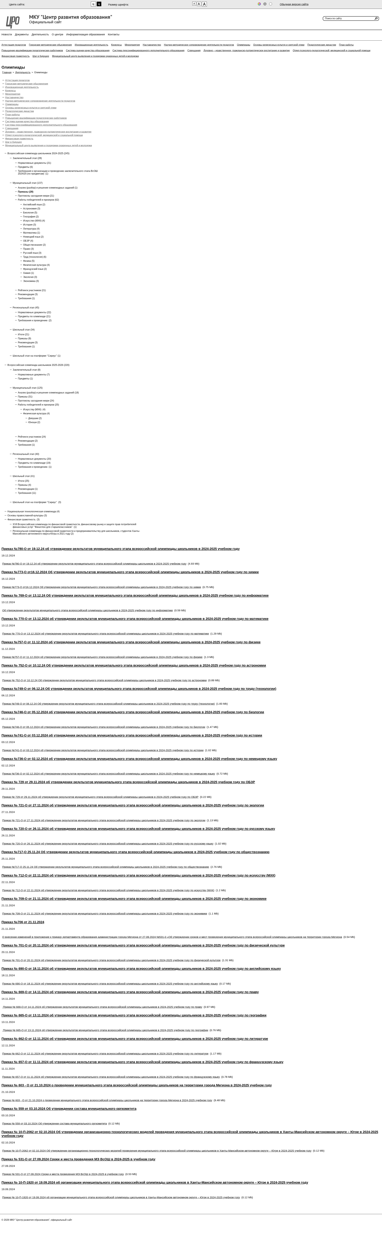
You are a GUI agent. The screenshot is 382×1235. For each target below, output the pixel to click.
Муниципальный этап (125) (28, 388)
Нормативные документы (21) (34, 163)
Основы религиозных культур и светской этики (278, 45)
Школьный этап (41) (24, 476)
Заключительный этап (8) (26, 370)
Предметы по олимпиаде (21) (34, 316)
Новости (6, 34)
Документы (22, 34)
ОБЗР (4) (28, 241)
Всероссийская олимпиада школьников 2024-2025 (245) (38, 153)
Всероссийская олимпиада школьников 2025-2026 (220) (38, 365)
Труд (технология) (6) (34, 257)
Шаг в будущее (41, 56)
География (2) (31, 216)
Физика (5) (28, 261)
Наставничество (152, 45)
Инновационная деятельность (91, 45)
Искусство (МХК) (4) (34, 220)
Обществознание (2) (34, 245)
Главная (6, 72)
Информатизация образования (85, 34)
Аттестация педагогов (13, 45)
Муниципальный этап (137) (28, 183)
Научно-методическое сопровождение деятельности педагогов (199, 45)
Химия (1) (28, 273)
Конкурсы (116, 45)
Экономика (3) (31, 281)
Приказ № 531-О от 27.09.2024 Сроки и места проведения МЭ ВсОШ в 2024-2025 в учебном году (78, 1159)
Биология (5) (30, 212)
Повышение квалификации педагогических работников (32, 50)
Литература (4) (31, 228)
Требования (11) (27, 493)
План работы (346, 45)
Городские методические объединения (50, 45)
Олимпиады (243, 45)
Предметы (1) (25, 378)
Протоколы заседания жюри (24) (36, 400)
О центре (57, 34)
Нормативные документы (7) (34, 374)
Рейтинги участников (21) (32, 290)
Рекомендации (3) (28, 294)
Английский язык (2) (34, 204)
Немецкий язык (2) (33, 236)
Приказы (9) (24, 338)
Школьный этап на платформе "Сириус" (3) (37, 502)
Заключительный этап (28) (27, 158)
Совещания (194, 50)
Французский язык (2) (35, 269)
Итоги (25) (23, 481)
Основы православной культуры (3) (27, 515)
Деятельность (40, 34)
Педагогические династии (321, 45)
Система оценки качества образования (88, 50)
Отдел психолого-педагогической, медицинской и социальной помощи (331, 50)
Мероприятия (132, 45)
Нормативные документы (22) (34, 312)
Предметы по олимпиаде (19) (34, 463)
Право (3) (28, 249)
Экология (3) (30, 277)
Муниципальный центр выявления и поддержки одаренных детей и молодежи (95, 56)
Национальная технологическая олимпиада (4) (33, 511)
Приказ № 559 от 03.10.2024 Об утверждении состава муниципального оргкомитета (68, 1108)
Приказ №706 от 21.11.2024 (22, 922)
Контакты (113, 34)
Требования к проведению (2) (34, 320)
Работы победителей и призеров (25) (38, 404)
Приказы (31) (25, 396)
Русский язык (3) (32, 253)
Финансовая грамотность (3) (23, 519)
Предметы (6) (25, 167)
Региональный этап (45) (26, 307)
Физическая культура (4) (36, 265)
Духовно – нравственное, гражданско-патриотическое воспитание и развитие (247, 50)
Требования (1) (26, 298)
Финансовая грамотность (15, 56)
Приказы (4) (24, 485)
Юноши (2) (34, 422)
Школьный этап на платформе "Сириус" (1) (36, 355)
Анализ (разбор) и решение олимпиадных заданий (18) (48, 392)
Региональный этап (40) (26, 454)
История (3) (29, 224)
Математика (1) (31, 232)
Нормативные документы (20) (34, 459)
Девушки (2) (35, 418)
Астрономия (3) (31, 208)
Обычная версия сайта (294, 4)
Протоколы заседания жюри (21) (36, 195)
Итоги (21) (23, 334)
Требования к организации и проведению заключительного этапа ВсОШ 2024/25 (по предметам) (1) (58, 172)
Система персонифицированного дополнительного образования (148, 50)
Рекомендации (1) (28, 489)
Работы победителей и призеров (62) (38, 200)
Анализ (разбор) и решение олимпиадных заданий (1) (47, 187)
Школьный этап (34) (24, 329)
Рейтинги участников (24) (32, 436)
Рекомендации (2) (28, 441)
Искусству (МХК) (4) (34, 409)
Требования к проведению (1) (34, 467)
